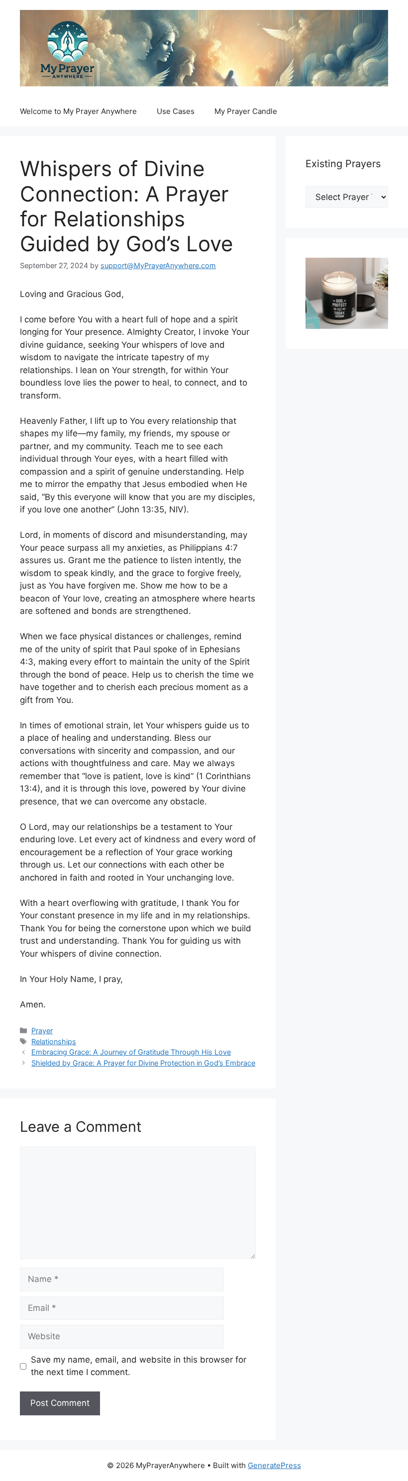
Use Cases (176, 111)
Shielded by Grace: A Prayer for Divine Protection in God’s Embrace (143, 1063)
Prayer (42, 1030)
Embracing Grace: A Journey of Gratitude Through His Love (131, 1052)
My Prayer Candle (245, 111)
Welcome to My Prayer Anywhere (78, 111)
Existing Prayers (343, 164)
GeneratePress (274, 1465)
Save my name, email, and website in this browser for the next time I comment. (138, 1366)
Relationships (53, 1041)
